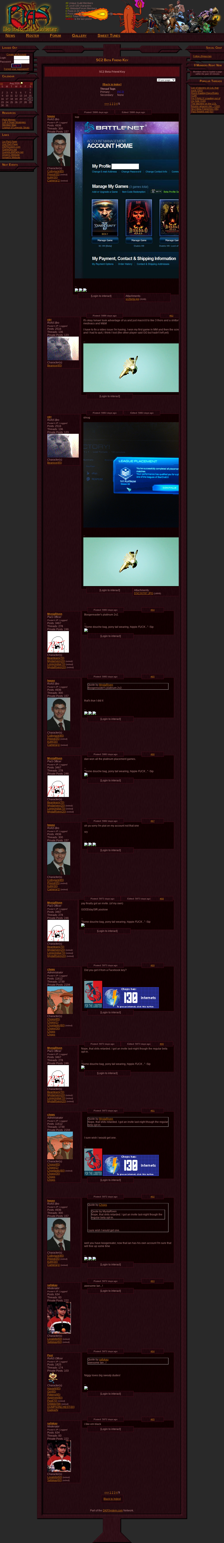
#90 (162, 1044)
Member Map (9, 125)
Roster (32, 35)
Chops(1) (52, 1022)
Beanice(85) (54, 365)
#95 (153, 1419)
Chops (51, 1031)
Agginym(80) (55, 1397)
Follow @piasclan (202, 56)
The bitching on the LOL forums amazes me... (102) (205, 105)
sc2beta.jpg (132, 299)
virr (49, 319)
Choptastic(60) (56, 1025)
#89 (153, 965)
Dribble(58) (54, 1403)
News (10, 35)
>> (31, 83)
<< (1, 83)
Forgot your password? (16, 69)
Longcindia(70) (56, 664)
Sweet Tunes (109, 35)
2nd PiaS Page (10, 144)
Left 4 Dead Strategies (14, 122)
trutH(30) (52, 177)
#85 (153, 676)
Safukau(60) (54, 1342)
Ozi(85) (51, 1391)
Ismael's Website (11, 157)
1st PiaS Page (9, 141)
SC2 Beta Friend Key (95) (205, 109)
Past (50, 1355)
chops (51, 969)
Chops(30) (53, 1028)
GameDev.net (9, 149)
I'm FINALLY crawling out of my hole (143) (205, 99)
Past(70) (52, 1400)
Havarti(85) (54, 1388)
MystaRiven (54, 613)
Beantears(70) (55, 658)
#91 (153, 1110)
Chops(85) (53, 1019)
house (51, 116)
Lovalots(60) (54, 1338)
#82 (171, 315)
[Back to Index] (112, 84)
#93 (153, 1281)
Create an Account (16, 54)
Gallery (79, 35)
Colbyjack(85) (55, 171)
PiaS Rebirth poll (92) (202, 111)
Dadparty (52, 1410)
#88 (162, 898)
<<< (106, 103)
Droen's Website (11, 154)
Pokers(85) (53, 1394)
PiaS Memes (9, 119)
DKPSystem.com (11, 146)
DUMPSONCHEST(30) (61, 1406)
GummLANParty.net (12, 152)
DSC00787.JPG (143, 593)
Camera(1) (53, 180)
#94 (153, 1351)
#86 (153, 754)
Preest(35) (53, 174)
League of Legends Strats (16, 127)
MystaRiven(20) (56, 667)
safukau (52, 1285)
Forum (55, 35)
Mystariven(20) (56, 661)
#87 (153, 821)
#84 (153, 610)
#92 (153, 1196)
